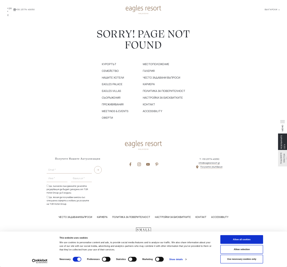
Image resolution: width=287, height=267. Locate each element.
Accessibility (152, 111)
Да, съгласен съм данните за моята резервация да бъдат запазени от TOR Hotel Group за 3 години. (67, 189)
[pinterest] (156, 164)
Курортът (109, 64)
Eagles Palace (112, 84)
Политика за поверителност (164, 91)
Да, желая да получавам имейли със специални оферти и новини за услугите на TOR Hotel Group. (68, 200)
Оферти (107, 117)
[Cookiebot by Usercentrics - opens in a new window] (40, 261)
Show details (176, 259)
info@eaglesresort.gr (209, 162)
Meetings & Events (115, 111)
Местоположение (156, 64)
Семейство (110, 71)
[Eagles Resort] (143, 9)
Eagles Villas (111, 91)
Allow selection (242, 249)
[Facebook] (130, 164)
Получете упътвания (211, 166)
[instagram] (139, 164)
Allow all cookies (242, 239)
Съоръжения (111, 97)
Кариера (149, 84)
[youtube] (148, 164)
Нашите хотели (113, 77)
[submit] (98, 170)
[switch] (106, 259)
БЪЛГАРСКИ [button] (271, 9)
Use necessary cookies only (241, 259)
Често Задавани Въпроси (161, 77)
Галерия (149, 71)
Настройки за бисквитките (163, 97)
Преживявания (112, 104)
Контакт (149, 104)
